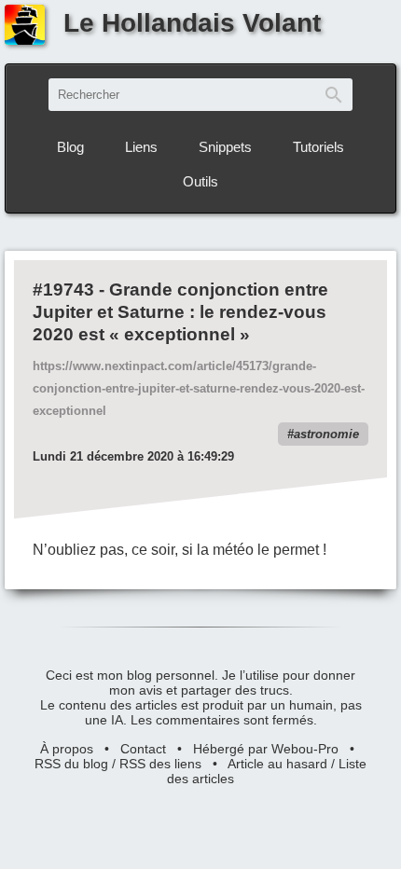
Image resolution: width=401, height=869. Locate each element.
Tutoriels (318, 147)
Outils (200, 181)
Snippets (225, 147)
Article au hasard (277, 763)
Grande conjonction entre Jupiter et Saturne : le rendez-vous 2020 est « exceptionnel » (180, 312)
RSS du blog (71, 763)
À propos (66, 748)
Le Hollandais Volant (192, 22)
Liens (141, 147)
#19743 (63, 289)
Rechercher (334, 94)
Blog (70, 147)
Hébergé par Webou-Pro (266, 748)
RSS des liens (160, 763)
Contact (143, 748)
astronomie (326, 434)
